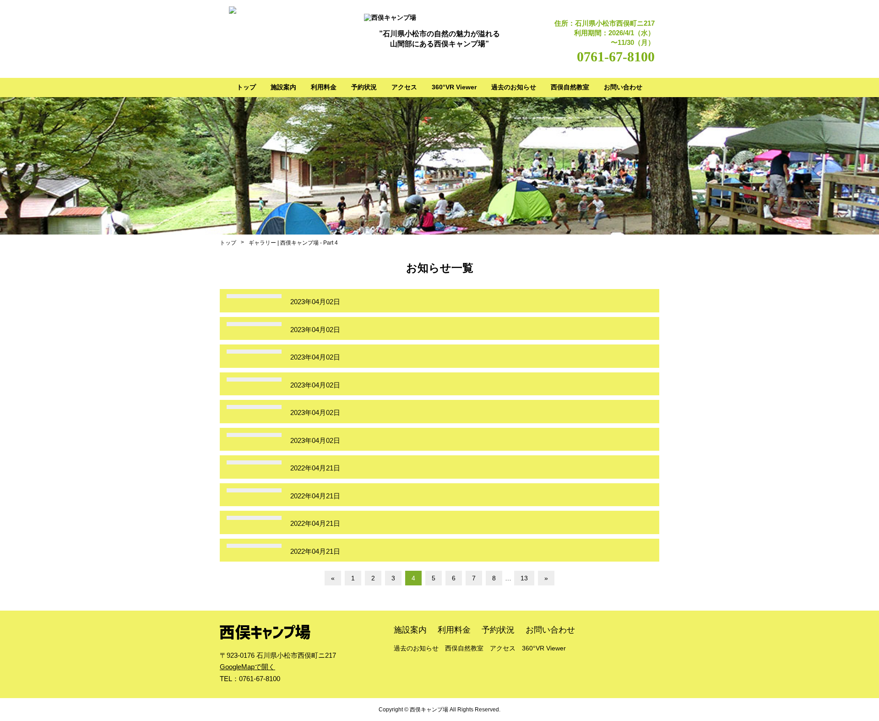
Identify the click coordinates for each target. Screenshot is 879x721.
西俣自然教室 (570, 87)
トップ (246, 87)
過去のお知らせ (513, 87)
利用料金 (323, 87)
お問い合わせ (623, 87)
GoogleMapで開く (247, 667)
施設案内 (283, 87)
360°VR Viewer (454, 87)
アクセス (404, 87)
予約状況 (364, 87)
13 (524, 578)
